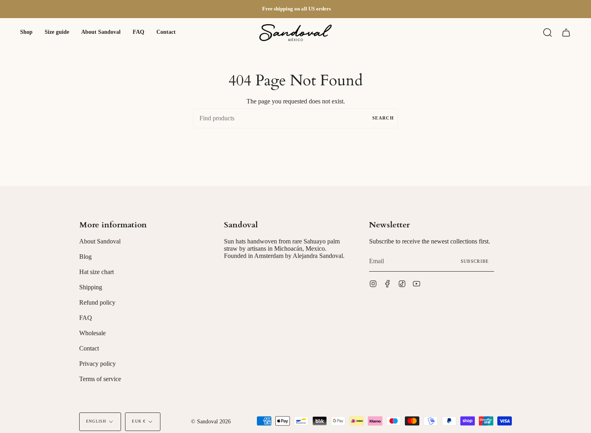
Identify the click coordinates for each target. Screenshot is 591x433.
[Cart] (566, 32)
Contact (89, 348)
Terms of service (100, 378)
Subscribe (475, 261)
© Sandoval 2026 (211, 422)
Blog (85, 256)
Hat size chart (96, 271)
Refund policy (97, 302)
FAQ (85, 317)
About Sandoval (100, 241)
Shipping (90, 287)
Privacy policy (97, 363)
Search (383, 117)
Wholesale (92, 333)
